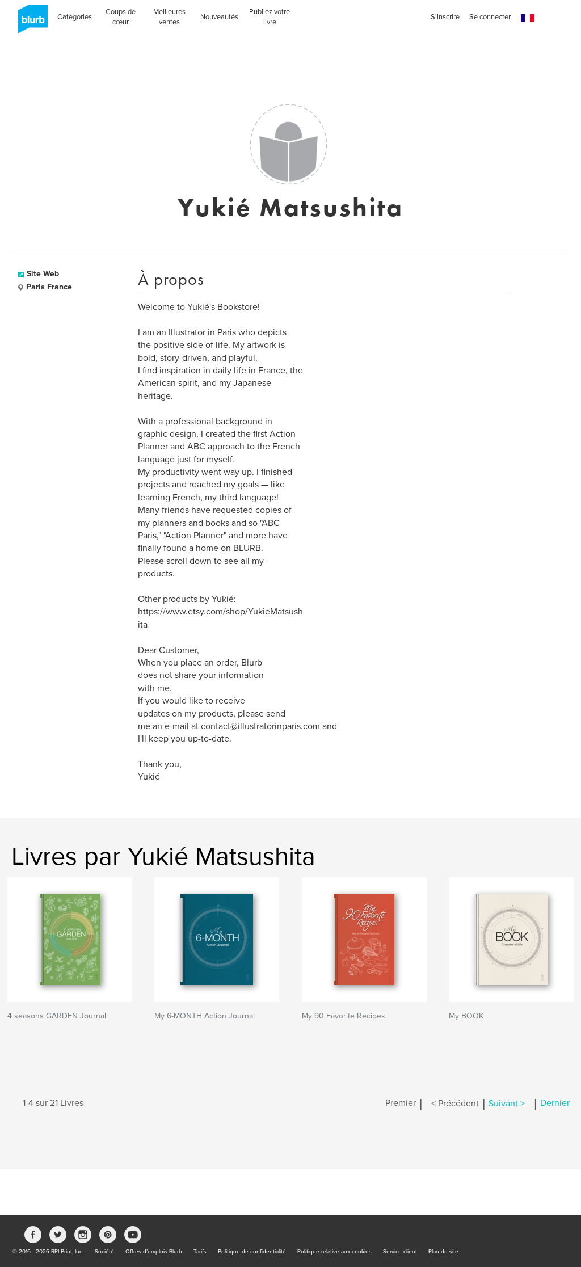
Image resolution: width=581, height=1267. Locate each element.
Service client (400, 1251)
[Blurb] (29, 22)
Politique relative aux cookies (334, 1251)
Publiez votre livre (269, 17)
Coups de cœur (121, 17)
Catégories (74, 17)
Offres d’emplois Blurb (153, 1251)
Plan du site (443, 1251)
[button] (527, 18)
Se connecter (490, 17)
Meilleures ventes (169, 17)
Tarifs (200, 1251)
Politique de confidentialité (252, 1251)
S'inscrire (445, 17)
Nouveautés (219, 17)
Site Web (43, 274)
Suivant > (507, 1103)
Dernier (555, 1103)
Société (104, 1251)
